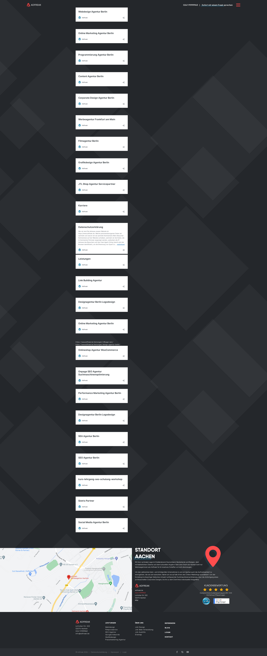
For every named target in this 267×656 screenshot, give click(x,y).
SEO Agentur (110, 632)
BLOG (167, 628)
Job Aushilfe (140, 632)
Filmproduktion (111, 630)
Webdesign (110, 627)
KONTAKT (169, 637)
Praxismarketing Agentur (115, 640)
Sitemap (138, 635)
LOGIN (167, 632)
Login (125, 652)
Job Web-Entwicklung (144, 630)
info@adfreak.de (82, 634)
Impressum (115, 652)
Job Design (140, 627)
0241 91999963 (190, 5)
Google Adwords (112, 635)
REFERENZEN (170, 623)
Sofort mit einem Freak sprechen (217, 5)
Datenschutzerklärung (99, 652)
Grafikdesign (110, 637)
